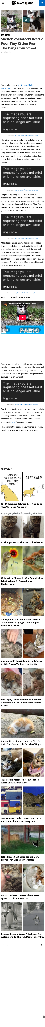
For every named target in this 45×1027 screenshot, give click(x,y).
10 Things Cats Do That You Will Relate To (22, 542)
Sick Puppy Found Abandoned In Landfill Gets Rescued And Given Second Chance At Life (21, 703)
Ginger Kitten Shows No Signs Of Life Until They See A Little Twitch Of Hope (21, 742)
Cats (3, 35)
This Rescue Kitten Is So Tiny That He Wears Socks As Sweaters (20, 781)
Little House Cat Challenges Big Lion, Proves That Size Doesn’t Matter (20, 858)
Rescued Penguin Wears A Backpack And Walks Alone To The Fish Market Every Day (22, 935)
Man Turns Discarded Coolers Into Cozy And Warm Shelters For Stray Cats (21, 819)
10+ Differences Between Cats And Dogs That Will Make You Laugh (21, 505)
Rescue (7, 35)
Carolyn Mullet (7, 52)
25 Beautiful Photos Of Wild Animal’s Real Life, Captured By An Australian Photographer (22, 581)
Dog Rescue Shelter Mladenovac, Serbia (26, 135)
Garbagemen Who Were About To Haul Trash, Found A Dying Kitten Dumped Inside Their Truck (20, 622)
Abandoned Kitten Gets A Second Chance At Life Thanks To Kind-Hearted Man (21, 662)
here (13, 422)
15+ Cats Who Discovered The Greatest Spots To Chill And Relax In (20, 897)
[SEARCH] (41, 945)
